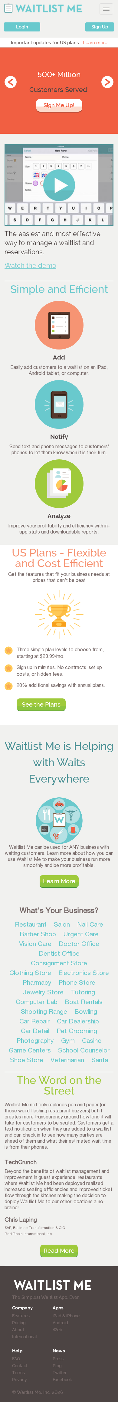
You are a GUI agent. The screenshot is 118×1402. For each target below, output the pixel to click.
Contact (20, 1365)
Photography (35, 1041)
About (18, 1329)
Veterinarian (67, 1061)
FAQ (16, 1358)
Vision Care (35, 944)
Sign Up (99, 27)
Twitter (60, 1372)
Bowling (85, 1012)
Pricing (19, 1322)
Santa (99, 1061)
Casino (92, 1041)
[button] (59, 185)
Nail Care (90, 925)
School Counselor (84, 1051)
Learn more (95, 42)
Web (57, 1329)
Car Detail (35, 1032)
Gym (68, 1041)
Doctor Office (79, 944)
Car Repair (34, 1022)
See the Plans (41, 704)
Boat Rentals (84, 1003)
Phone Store (77, 983)
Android (60, 1322)
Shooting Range (44, 1012)
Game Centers (30, 1051)
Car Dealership (78, 1022)
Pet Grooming (77, 1032)
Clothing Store (30, 973)
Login (22, 27)
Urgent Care (81, 935)
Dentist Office (59, 954)
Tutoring (83, 993)
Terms (18, 1372)
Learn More (59, 881)
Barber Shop (38, 935)
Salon (62, 925)
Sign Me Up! (59, 105)
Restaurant (31, 925)
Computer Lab (36, 1003)
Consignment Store (59, 964)
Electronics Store (83, 973)
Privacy (19, 1379)
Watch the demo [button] (30, 265)
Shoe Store (26, 1061)
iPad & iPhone (66, 1315)
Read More (59, 1250)
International (24, 1336)
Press (58, 1358)
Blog (57, 1365)
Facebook (62, 1379)
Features (21, 1315)
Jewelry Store (43, 993)
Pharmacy (37, 983)
